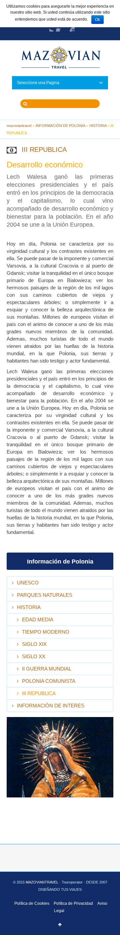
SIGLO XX (33, 656)
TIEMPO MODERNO (45, 632)
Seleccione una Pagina (38, 82)
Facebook (60, 28)
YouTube (71, 28)
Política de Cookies (31, 903)
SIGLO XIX (34, 644)
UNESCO (28, 582)
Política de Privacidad (73, 903)
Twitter (49, 28)
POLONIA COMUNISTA (48, 681)
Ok (97, 19)
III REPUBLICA (39, 693)
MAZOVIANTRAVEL (42, 882)
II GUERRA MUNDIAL (46, 669)
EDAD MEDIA (37, 619)
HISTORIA (97, 126)
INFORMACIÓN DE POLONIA (60, 126)
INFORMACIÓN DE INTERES (50, 705)
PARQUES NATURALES (44, 595)
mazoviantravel (19, 126)
